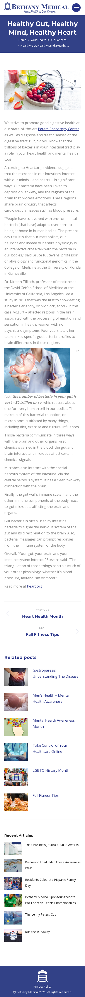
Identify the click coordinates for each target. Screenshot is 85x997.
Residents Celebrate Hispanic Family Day (50, 882)
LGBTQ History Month (51, 770)
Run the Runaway (37, 932)
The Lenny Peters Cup (40, 914)
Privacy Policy (42, 987)
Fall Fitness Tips (46, 795)
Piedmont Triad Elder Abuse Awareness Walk (53, 865)
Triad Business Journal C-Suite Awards (52, 845)
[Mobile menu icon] (76, 7)
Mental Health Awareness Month (54, 723)
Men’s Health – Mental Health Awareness (51, 698)
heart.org (34, 586)
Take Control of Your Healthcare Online (50, 748)
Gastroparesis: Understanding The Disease (55, 673)
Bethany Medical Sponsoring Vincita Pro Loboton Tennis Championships (50, 900)
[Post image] (16, 677)
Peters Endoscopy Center (58, 128)
